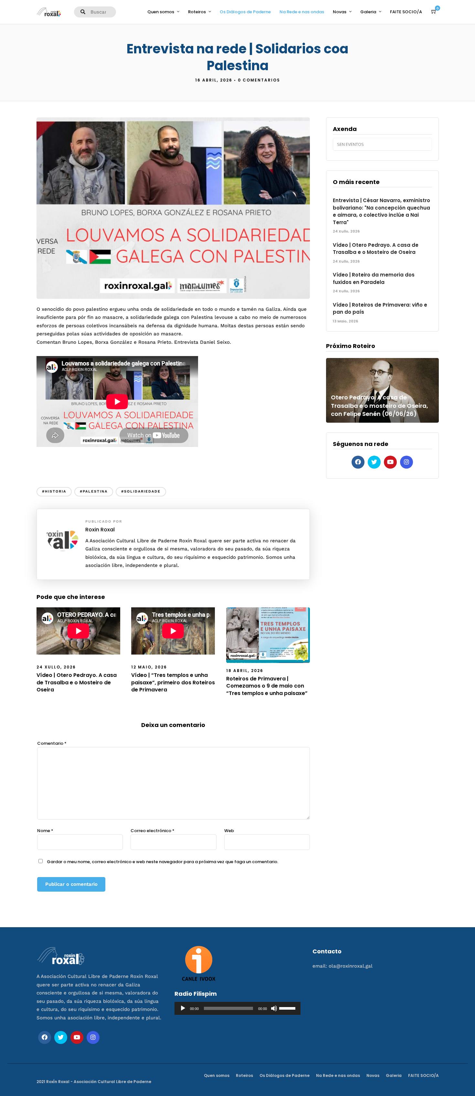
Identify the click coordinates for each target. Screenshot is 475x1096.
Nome (45, 831)
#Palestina (94, 491)
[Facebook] (358, 462)
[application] (237, 1008)
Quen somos (160, 12)
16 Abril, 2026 (213, 80)
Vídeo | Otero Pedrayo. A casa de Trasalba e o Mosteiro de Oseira (77, 682)
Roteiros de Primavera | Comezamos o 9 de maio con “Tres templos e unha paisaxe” (267, 686)
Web (229, 831)
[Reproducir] (183, 1008)
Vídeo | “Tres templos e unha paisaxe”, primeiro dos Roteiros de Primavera (173, 682)
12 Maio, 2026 (149, 667)
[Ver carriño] (434, 11)
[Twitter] (374, 462)
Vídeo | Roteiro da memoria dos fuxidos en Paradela (374, 278)
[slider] (288, 1008)
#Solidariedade (141, 491)
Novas (339, 12)
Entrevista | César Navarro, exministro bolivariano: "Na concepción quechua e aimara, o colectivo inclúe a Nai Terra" (381, 211)
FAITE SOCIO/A (406, 12)
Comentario (52, 743)
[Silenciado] (274, 1008)
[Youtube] (390, 462)
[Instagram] (406, 462)
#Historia (54, 491)
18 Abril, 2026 (244, 670)
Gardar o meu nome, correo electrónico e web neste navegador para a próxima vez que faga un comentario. (162, 862)
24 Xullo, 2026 (56, 667)
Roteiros (197, 12)
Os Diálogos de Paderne (245, 12)
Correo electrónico (152, 831)
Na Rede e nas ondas (302, 12)
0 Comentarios (259, 80)
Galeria (368, 12)
